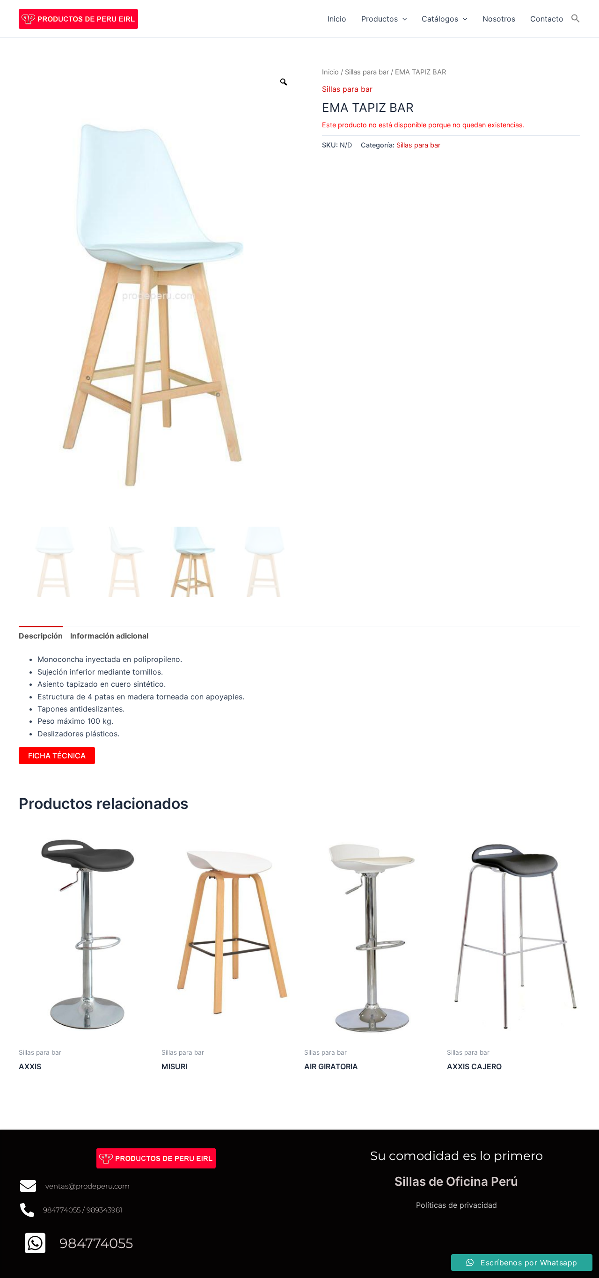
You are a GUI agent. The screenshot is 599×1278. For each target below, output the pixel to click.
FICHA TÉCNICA (57, 755)
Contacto (546, 18)
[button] (402, 18)
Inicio (337, 18)
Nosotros (498, 18)
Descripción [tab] (41, 635)
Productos (379, 18)
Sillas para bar (367, 72)
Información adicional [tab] (109, 635)
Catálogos (440, 18)
